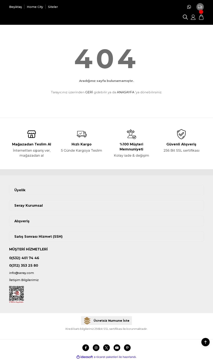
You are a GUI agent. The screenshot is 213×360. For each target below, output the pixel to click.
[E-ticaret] (106, 357)
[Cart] (201, 17)
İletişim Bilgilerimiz (24, 280)
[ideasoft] (84, 357)
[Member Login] (193, 17)
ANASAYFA (125, 92)
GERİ (89, 92)
